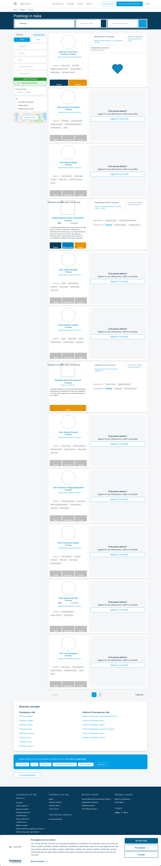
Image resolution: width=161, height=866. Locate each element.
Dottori (22, 10)
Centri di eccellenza (55, 802)
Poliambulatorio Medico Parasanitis (68, 218)
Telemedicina (23, 105)
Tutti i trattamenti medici (89, 809)
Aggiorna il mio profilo (119, 119)
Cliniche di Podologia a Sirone (93, 733)
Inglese (125, 812)
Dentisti (89, 4)
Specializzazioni (57, 4)
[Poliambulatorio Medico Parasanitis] (68, 207)
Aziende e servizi (54, 805)
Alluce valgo (22, 764)
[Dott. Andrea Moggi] (68, 152)
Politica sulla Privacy (22, 819)
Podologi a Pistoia (26, 725)
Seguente (139, 695)
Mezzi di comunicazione (122, 799)
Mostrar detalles (37, 861)
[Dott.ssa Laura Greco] (68, 42)
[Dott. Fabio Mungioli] (68, 260)
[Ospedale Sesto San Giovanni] (68, 370)
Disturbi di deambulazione (64, 764)
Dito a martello (85, 764)
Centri (38, 40)
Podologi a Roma (25, 729)
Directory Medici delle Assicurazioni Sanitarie (96, 799)
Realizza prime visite (26, 109)
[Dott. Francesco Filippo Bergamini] (68, 477)
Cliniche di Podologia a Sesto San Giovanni (98, 729)
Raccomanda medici (55, 819)
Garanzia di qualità (22, 809)
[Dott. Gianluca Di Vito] (68, 588)
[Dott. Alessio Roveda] (68, 422)
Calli (34, 764)
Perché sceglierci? (22, 806)
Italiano (117, 812)
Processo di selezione (23, 812)
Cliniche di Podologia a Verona (93, 737)
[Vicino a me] (103, 23)
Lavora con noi (53, 809)
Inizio (15, 10)
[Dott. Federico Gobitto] (68, 315)
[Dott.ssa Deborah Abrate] (68, 97)
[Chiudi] (143, 759)
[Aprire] (44, 46)
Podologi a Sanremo (26, 733)
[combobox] (46, 23)
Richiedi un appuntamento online (129, 4)
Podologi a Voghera (26, 746)
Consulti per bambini (26, 102)
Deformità (45, 764)
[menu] (15, 4)
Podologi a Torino (25, 742)
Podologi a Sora (25, 737)
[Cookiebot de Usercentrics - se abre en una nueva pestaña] (15, 861)
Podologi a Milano (26, 716)
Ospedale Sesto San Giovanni (68, 380)
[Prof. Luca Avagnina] (68, 643)
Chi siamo (19, 803)
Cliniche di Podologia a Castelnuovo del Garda (99, 716)
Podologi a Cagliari (26, 720)
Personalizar (140, 848)
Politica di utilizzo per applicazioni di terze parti (30, 829)
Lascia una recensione (67, 385)
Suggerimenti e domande (90, 802)
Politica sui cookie (21, 825)
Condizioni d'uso (21, 822)
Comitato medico (21, 816)
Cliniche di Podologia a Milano (93, 725)
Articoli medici (119, 802)
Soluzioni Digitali (108, 4)
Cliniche (80, 4)
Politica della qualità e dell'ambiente (27, 832)
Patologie (70, 4)
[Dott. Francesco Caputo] (68, 533)
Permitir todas (141, 841)
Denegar (141, 855)
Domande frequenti (88, 805)
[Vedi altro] (85, 38)
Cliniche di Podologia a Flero (93, 720)
